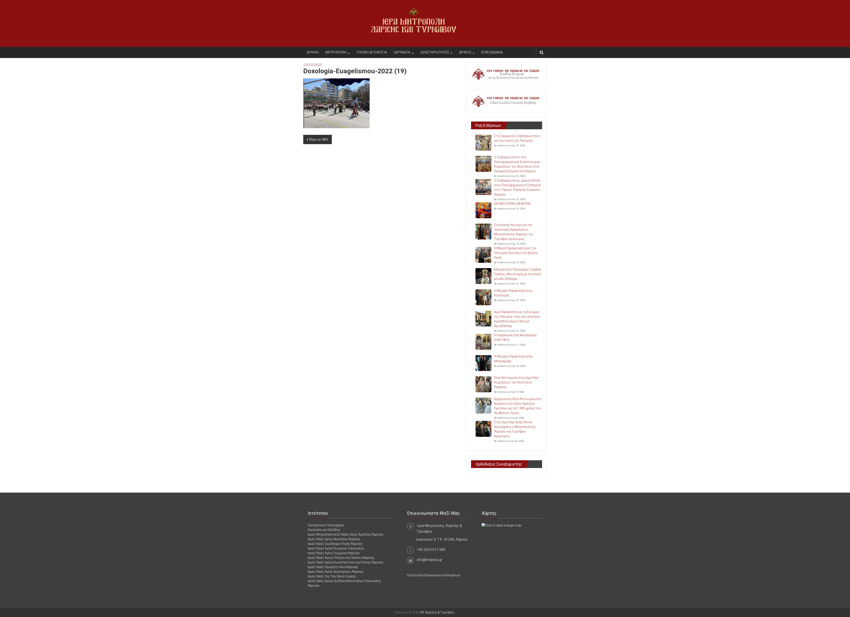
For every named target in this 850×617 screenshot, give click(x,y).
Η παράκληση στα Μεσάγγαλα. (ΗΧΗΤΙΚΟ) (515, 337)
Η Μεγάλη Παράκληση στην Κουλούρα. (513, 293)
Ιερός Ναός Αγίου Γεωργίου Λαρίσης (334, 553)
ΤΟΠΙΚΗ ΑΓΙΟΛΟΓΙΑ (371, 52)
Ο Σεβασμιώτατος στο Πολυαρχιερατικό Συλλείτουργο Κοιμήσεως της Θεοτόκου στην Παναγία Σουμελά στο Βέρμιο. (517, 164)
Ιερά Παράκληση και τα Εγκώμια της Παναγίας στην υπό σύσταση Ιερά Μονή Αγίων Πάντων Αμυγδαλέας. (517, 319)
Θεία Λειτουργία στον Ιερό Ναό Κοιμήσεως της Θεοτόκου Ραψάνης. (516, 382)
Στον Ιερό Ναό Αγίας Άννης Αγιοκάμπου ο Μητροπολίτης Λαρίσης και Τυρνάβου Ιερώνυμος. (515, 429)
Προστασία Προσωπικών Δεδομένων (433, 575)
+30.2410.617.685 (431, 549)
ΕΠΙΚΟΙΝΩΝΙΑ (492, 52)
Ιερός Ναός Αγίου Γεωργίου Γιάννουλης (336, 548)
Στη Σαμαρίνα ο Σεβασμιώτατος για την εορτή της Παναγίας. (517, 138)
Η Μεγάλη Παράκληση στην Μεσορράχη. (513, 359)
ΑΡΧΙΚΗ (313, 52)
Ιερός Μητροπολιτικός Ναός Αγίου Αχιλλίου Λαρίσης (346, 534)
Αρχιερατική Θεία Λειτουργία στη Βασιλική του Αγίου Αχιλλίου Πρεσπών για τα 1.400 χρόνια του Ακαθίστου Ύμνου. (517, 406)
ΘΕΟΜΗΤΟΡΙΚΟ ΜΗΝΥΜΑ (512, 203)
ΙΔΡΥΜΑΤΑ (402, 52)
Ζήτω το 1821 (318, 139)
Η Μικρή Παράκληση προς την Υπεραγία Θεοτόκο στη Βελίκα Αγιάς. (516, 252)
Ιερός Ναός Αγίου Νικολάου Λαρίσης (334, 539)
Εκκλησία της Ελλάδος (324, 530)
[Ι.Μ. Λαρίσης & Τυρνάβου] (413, 23)
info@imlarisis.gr (429, 560)
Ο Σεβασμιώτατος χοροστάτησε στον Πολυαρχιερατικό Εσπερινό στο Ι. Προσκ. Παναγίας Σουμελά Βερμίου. (517, 187)
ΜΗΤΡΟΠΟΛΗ (335, 52)
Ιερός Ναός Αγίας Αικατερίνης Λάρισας (335, 571)
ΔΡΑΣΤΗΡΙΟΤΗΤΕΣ (434, 52)
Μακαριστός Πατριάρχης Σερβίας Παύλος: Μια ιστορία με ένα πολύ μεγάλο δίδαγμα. (518, 274)
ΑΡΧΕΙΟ (465, 52)
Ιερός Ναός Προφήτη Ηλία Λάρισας (333, 567)
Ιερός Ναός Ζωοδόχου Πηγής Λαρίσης (335, 543)
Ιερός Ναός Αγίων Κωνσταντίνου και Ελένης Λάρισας (346, 562)
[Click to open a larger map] (501, 525)
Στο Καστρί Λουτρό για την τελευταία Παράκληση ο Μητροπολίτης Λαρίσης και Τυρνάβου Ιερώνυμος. (513, 232)
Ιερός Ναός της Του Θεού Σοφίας (332, 576)
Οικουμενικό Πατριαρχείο (326, 525)
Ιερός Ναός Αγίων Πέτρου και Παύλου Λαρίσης (341, 557)
